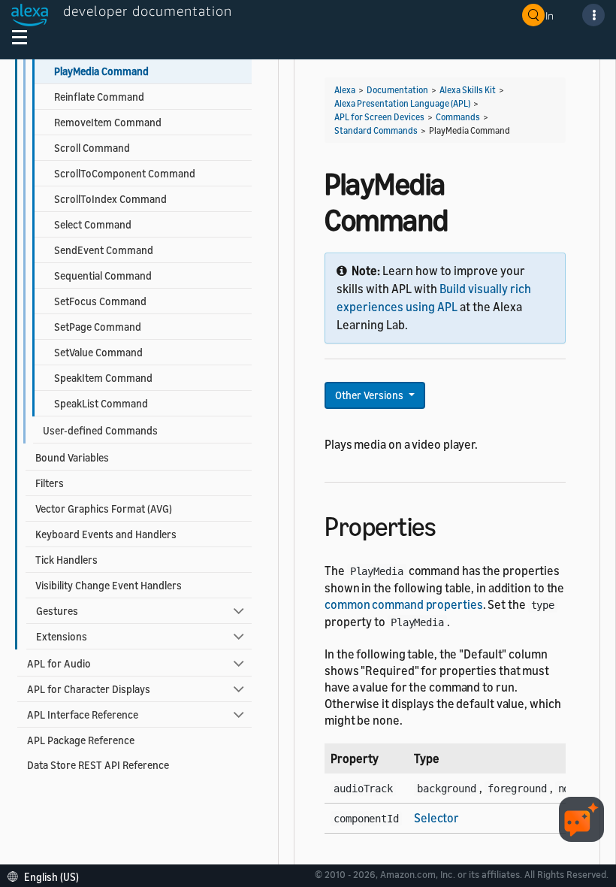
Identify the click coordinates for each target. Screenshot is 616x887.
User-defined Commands (100, 430)
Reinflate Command (99, 96)
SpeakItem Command (103, 377)
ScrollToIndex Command (110, 198)
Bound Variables (72, 457)
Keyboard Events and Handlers (106, 534)
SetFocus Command (100, 301)
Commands (458, 117)
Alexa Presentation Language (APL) (402, 103)
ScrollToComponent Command (124, 173)
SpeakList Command (101, 403)
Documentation (397, 89)
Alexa (344, 89)
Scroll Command (92, 147)
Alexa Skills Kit (467, 89)
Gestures (57, 610)
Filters (49, 483)
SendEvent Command (103, 250)
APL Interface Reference (82, 714)
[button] (47, 875)
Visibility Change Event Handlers (108, 585)
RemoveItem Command (108, 122)
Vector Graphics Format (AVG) (103, 508)
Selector (436, 817)
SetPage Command (97, 326)
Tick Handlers (66, 559)
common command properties (404, 604)
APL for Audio (59, 663)
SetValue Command (98, 352)
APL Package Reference (80, 740)
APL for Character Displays (88, 689)
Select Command (92, 224)
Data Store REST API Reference (98, 764)
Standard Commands (376, 130)
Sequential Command (103, 275)
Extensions (61, 636)
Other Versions (370, 395)
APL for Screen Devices (379, 117)
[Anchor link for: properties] (449, 524)
